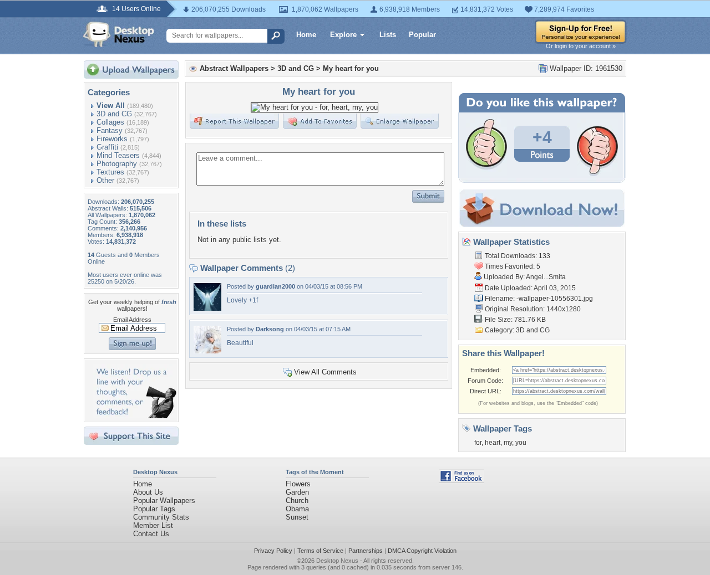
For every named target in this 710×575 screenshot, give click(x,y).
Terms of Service (320, 550)
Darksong (270, 329)
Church (297, 500)
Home (306, 34)
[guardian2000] (207, 308)
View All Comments (325, 372)
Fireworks (112, 139)
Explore (343, 34)
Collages (110, 122)
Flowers (298, 484)
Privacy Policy (273, 550)
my (508, 442)
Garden (297, 492)
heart (492, 442)
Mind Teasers (118, 155)
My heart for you (351, 68)
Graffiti (107, 147)
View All (111, 105)
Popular (422, 34)
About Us (148, 492)
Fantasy (110, 130)
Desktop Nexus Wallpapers (118, 34)
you (520, 442)
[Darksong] (207, 351)
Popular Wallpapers (164, 500)
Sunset (297, 517)
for (477, 442)
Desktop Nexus (337, 560)
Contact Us (151, 534)
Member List (153, 525)
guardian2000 (275, 286)
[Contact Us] (134, 416)
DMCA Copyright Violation (422, 550)
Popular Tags (154, 509)
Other (105, 180)
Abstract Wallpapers (234, 68)
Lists (387, 34)
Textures (110, 172)
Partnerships (365, 550)
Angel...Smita (546, 277)
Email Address (132, 319)
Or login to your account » (581, 46)
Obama (297, 509)
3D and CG (114, 114)
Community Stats (161, 517)
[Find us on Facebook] (461, 480)
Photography (117, 164)
